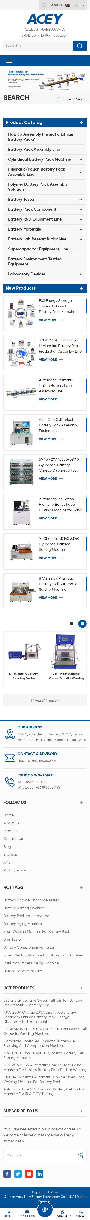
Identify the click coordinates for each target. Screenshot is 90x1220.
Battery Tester (21, 199)
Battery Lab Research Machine (37, 239)
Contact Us (13, 839)
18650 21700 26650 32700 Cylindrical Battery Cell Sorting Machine (43, 1056)
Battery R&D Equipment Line (35, 219)
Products (10, 831)
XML (6, 862)
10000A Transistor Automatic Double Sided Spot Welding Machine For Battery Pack (43, 1080)
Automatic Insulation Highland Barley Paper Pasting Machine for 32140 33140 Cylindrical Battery (60, 505)
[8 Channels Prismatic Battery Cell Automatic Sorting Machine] (21, 591)
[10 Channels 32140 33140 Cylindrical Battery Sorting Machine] (21, 551)
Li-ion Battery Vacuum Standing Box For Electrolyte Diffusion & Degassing (23, 677)
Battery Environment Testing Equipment (35, 261)
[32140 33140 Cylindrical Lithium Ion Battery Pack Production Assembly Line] (21, 353)
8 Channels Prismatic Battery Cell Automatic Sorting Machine (58, 584)
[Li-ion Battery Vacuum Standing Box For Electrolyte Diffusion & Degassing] (23, 651)
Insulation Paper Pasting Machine (31, 963)
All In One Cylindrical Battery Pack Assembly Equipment (58, 425)
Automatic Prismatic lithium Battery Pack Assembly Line (56, 385)
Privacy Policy (14, 870)
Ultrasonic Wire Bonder (22, 971)
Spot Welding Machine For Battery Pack (36, 932)
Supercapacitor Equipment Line (38, 249)
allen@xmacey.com (45, 35)
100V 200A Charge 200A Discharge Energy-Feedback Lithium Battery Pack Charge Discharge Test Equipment (40, 1017)
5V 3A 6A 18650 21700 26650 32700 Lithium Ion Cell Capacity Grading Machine (45, 1031)
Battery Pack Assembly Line (34, 149)
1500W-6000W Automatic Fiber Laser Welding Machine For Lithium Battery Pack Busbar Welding (45, 1068)
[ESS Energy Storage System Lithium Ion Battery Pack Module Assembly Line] (21, 313)
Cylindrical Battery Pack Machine (39, 159)
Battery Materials (24, 229)
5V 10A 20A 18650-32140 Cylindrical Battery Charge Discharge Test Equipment (59, 466)
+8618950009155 (45, 29)
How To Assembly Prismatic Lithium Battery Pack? (41, 137)
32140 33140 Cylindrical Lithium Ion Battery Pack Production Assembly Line (60, 346)
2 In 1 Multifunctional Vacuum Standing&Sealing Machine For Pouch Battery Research (66, 677)
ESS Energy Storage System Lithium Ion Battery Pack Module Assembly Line (56, 307)
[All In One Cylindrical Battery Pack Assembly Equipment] (21, 432)
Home (66, 99)
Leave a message (45, 1209)
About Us (11, 823)
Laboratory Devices (26, 274)
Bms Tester (12, 940)
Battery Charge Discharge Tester (31, 900)
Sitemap (10, 855)
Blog (7, 847)
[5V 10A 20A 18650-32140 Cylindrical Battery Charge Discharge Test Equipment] (21, 472)
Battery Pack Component (32, 209)
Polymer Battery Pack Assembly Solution (37, 187)
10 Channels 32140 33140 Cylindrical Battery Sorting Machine (59, 544)
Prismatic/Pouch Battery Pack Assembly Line (36, 172)
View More (48, 320)
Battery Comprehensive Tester (28, 947)
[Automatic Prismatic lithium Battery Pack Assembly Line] (21, 393)
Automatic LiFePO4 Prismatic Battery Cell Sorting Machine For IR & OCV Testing (44, 1092)
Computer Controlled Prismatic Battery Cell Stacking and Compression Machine (39, 1043)
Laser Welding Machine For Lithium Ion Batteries (43, 955)
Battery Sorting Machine (23, 908)
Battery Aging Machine (22, 924)
